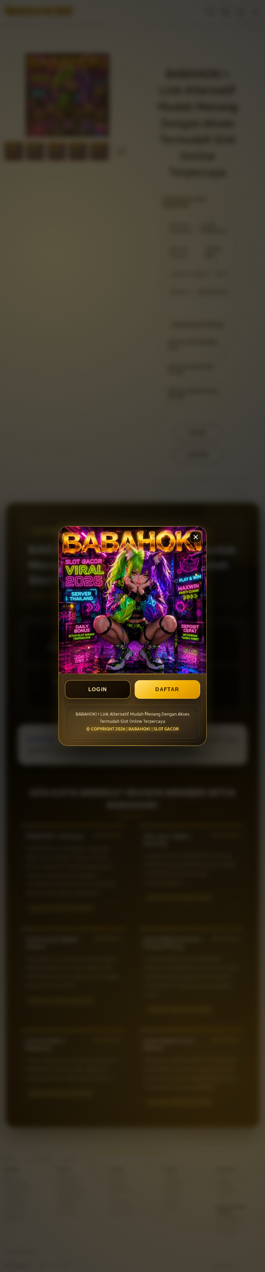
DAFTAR (167, 689)
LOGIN (97, 689)
